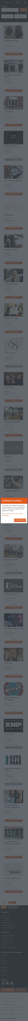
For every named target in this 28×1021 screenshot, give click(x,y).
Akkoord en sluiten (20, 520)
